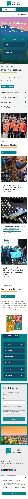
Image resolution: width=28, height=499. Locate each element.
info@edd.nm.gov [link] (9, 461)
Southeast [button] (8, 369)
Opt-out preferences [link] (13, 496)
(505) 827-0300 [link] (5, 460)
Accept (14, 493)
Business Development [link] (9, 97)
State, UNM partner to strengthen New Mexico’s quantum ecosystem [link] (12, 188)
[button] (25, 477)
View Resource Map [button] (7, 296)
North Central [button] (9, 356)
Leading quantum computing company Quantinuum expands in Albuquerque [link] (14, 229)
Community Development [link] (10, 93)
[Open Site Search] (19, 14)
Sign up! (14, 419)
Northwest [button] (8, 350)
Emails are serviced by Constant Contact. (13, 414)
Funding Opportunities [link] (9, 107)
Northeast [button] (8, 344)
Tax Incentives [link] (6, 102)
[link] (14, 6)
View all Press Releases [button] (8, 152)
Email (4, 399)
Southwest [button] (8, 375)
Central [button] (7, 363)
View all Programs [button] (7, 86)
